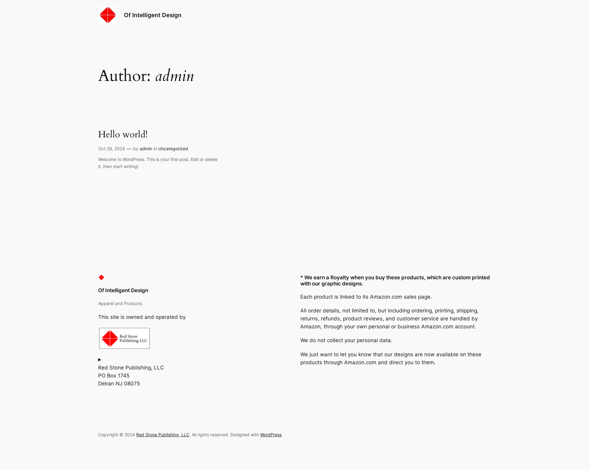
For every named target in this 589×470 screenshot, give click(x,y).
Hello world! (123, 134)
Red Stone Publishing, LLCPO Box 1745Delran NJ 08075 (131, 376)
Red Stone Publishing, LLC (162, 434)
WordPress (271, 434)
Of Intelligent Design (153, 15)
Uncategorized (173, 148)
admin (146, 148)
